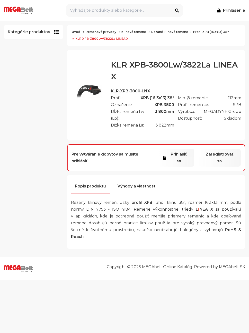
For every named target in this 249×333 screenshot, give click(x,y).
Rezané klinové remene (169, 32)
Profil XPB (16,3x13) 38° (211, 32)
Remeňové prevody (101, 32)
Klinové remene (133, 32)
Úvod (76, 32)
